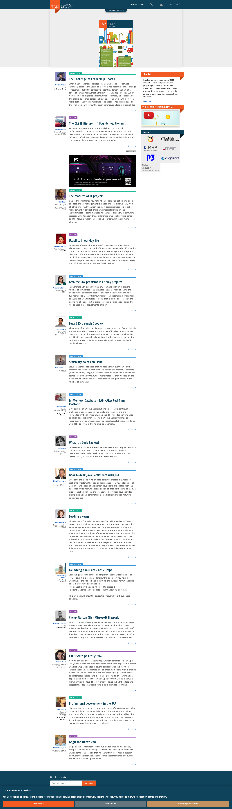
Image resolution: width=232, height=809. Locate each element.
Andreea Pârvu (60, 522)
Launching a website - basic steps (90, 570)
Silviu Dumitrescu (59, 481)
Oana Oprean (61, 709)
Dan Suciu (62, 202)
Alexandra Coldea (59, 288)
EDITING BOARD (137, 4)
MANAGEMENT (75, 73)
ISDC (64, 292)
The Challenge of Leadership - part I (92, 79)
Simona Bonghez (59, 748)
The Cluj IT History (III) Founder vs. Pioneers (97, 123)
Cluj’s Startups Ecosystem (85, 656)
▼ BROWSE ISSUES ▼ (116, 11)
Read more (132, 110)
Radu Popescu (61, 329)
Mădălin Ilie (62, 448)
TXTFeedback (61, 627)
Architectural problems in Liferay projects (95, 282)
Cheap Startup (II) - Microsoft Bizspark (94, 617)
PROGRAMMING (76, 276)
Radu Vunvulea (60, 368)
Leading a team (79, 516)
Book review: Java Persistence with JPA (94, 475)
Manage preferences (188, 804)
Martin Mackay (60, 85)
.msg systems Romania (61, 414)
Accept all (38, 804)
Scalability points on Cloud (86, 362)
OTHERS (73, 118)
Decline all (110, 804)
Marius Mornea (60, 129)
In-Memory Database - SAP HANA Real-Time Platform (97, 402)
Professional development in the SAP (92, 703)
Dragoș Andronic (59, 623)
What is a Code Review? (84, 442)
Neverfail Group (61, 89)
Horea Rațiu (61, 406)
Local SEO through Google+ (86, 323)
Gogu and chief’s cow (82, 742)
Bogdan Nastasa (60, 246)
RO (171, 4)
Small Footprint (61, 335)
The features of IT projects (86, 196)
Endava (63, 250)
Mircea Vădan (61, 662)
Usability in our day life (84, 240)
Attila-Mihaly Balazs (61, 576)
